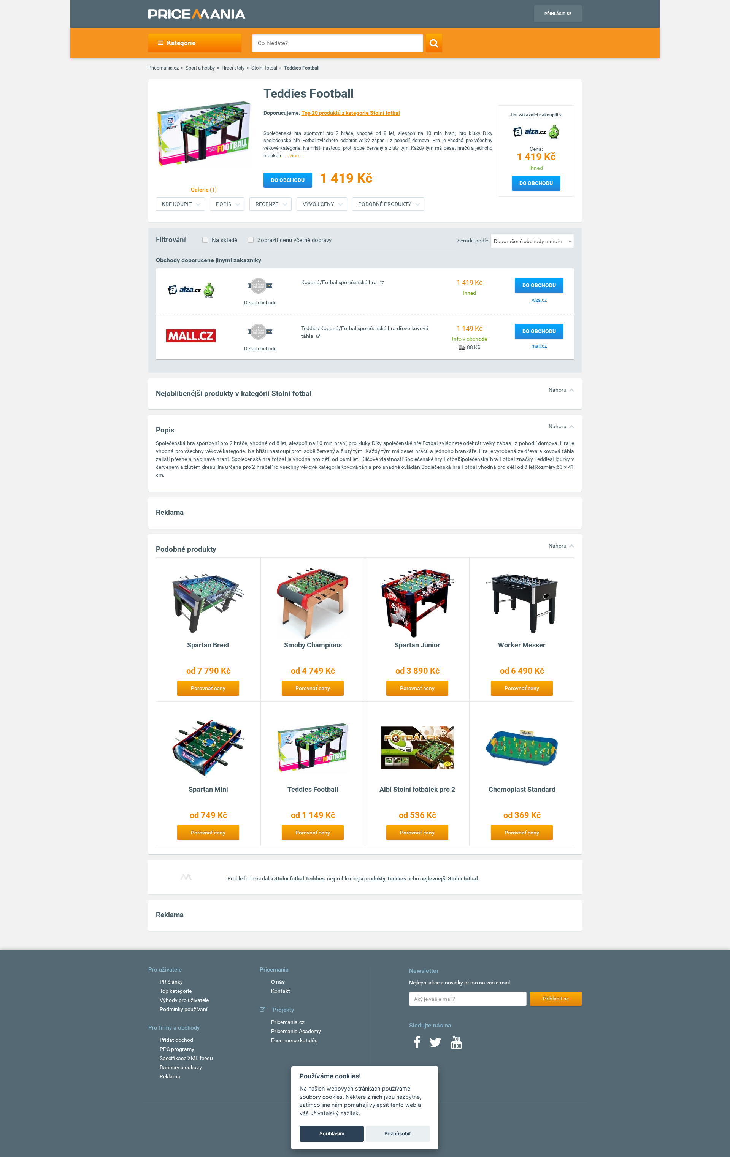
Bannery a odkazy (181, 1067)
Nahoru (558, 390)
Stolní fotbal (264, 68)
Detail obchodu (260, 302)
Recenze (267, 204)
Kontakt (280, 991)
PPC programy (177, 1049)
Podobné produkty (384, 204)
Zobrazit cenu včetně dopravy (294, 240)
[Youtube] (456, 1045)
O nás (278, 982)
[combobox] (532, 240)
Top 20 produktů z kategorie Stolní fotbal (351, 113)
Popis (223, 204)
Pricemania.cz (163, 68)
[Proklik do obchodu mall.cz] (191, 335)
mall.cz (539, 346)
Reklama (170, 1076)
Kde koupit (177, 204)
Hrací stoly (233, 68)
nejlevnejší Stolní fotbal (449, 878)
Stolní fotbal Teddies (299, 878)
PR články (171, 982)
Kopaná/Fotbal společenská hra (339, 282)
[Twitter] (435, 1045)
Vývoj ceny (318, 204)
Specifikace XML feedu (186, 1058)
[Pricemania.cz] (196, 14)
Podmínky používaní (183, 1009)
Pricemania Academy (296, 1031)
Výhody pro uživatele (184, 1000)
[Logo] (536, 131)
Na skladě (224, 240)
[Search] (434, 43)
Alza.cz (539, 300)
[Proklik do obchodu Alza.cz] (191, 289)
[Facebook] (416, 1045)
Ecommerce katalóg (294, 1040)
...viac (292, 155)
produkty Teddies (385, 878)
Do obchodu (536, 183)
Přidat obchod (176, 1040)
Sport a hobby (200, 68)
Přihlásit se (557, 13)
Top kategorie (176, 991)
